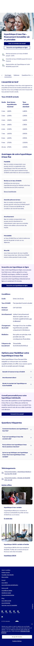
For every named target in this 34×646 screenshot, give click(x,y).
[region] (17, 634)
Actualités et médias (7, 590)
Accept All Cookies (17, 636)
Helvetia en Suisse (6, 593)
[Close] (32, 624)
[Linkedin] (14, 612)
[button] (17, 43)
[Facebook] (3, 612)
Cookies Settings (17, 641)
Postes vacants (6, 572)
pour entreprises (6, 603)
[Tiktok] (18, 614)
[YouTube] (7, 612)
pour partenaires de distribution (10, 585)
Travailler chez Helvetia (8, 575)
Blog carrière (5, 577)
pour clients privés (6, 601)
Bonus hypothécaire (10, 192)
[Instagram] (10, 612)
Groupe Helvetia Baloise (8, 595)
